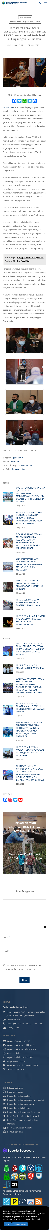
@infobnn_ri (18, 457)
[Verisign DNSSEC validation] (30, 1168)
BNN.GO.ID (8, 107)
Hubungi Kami (13, 1027)
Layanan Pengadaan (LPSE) (18, 1041)
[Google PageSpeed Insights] (30, 1201)
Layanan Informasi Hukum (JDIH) (21, 1049)
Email (6, 951)
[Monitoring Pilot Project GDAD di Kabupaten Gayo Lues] (24, 858)
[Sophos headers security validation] (38, 1176)
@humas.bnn (26, 465)
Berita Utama (25, 17)
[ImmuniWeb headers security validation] (6, 1184)
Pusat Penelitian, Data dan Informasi (23, 1116)
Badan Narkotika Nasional (15, 1007)
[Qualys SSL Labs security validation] (30, 1176)
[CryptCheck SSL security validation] (22, 1176)
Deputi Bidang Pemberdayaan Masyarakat (25, 1100)
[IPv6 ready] (6, 1168)
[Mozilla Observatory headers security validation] (14, 1184)
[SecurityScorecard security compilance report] (18, 1150)
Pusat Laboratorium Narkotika (20, 1127)
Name (6, 937)
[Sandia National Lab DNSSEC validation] (38, 1168)
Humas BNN (17, 45)
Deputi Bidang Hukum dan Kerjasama (23, 1112)
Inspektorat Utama (15, 1092)
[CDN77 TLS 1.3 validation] (6, 1176)
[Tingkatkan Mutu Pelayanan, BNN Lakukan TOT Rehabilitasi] (24, 827)
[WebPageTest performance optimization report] (22, 1201)
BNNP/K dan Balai (15, 1132)
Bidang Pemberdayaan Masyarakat (25, 21)
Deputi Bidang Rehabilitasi (18, 1108)
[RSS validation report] (38, 1201)
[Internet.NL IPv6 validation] (22, 1168)
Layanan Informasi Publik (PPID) (21, 1045)
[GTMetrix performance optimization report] (6, 1201)
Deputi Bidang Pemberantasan (20, 1104)
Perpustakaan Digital (16, 1061)
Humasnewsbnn (18, 469)
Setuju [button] (7, 1224)
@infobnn (15, 461)
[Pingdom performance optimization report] (14, 1201)
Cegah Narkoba (13, 1053)
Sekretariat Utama (15, 1088)
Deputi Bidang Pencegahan (19, 1096)
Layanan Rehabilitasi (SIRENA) (20, 1057)
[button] (45, 3)
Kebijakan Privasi (20, 1224)
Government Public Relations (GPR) (22, 1065)
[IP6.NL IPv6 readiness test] (14, 1168)
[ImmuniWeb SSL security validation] (14, 1176)
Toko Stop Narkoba (15, 1069)
